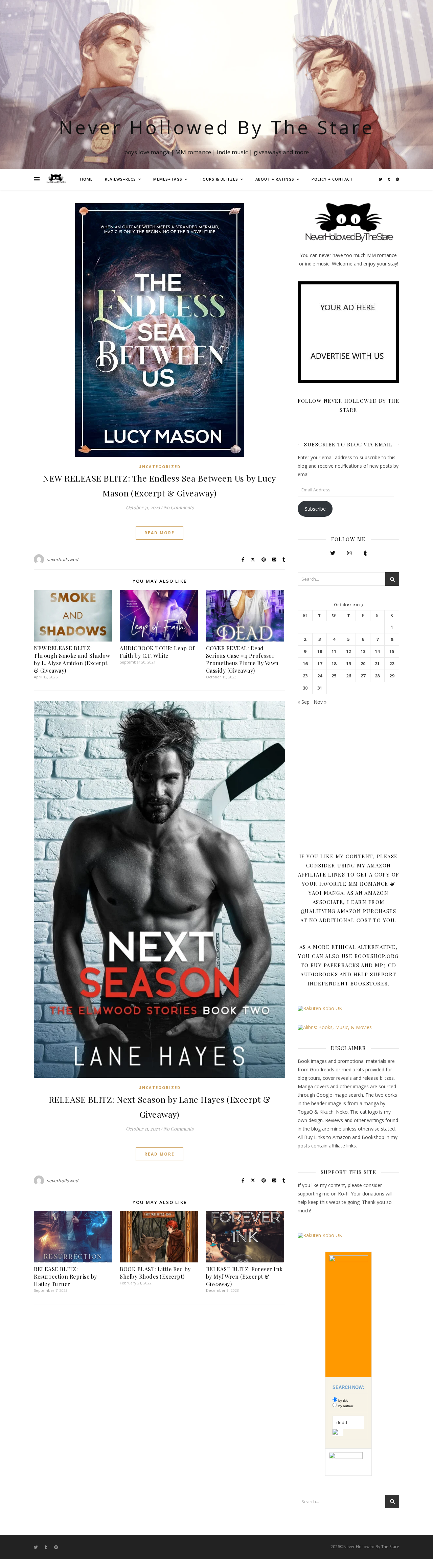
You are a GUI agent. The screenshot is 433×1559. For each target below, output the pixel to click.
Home (86, 179)
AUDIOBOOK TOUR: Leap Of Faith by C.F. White (157, 652)
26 (348, 675)
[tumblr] (389, 179)
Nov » (320, 702)
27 (363, 675)
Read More (159, 533)
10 (319, 651)
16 (305, 663)
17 (319, 663)
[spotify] (397, 179)
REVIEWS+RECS (120, 179)
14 (377, 651)
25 (334, 675)
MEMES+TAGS (167, 179)
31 (319, 688)
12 (348, 651)
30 (305, 688)
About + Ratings (274, 179)
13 (363, 651)
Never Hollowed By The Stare (216, 127)
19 (348, 663)
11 (334, 651)
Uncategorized (159, 466)
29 (391, 675)
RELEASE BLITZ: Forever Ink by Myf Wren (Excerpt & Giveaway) (244, 1276)
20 (363, 663)
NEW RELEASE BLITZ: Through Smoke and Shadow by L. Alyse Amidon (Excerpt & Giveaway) (72, 659)
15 (391, 651)
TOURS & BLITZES (219, 179)
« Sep (304, 702)
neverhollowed (62, 559)
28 (377, 675)
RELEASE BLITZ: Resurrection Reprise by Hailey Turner (65, 1276)
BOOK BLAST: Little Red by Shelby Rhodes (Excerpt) (155, 1272)
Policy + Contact (332, 179)
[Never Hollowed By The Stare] (56, 179)
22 (391, 663)
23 (305, 675)
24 (319, 675)
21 (377, 663)
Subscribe (315, 509)
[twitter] (381, 179)
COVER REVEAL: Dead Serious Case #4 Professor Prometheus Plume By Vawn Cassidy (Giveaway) (242, 659)
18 (334, 663)
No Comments (178, 507)
